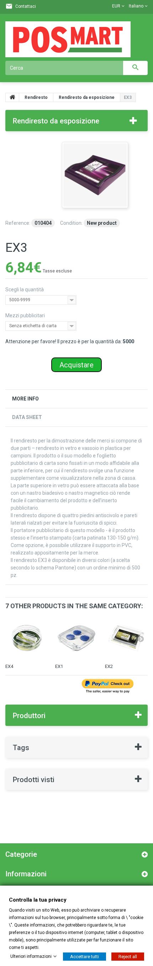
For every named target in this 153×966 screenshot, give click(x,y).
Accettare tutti (84, 956)
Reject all (127, 956)
